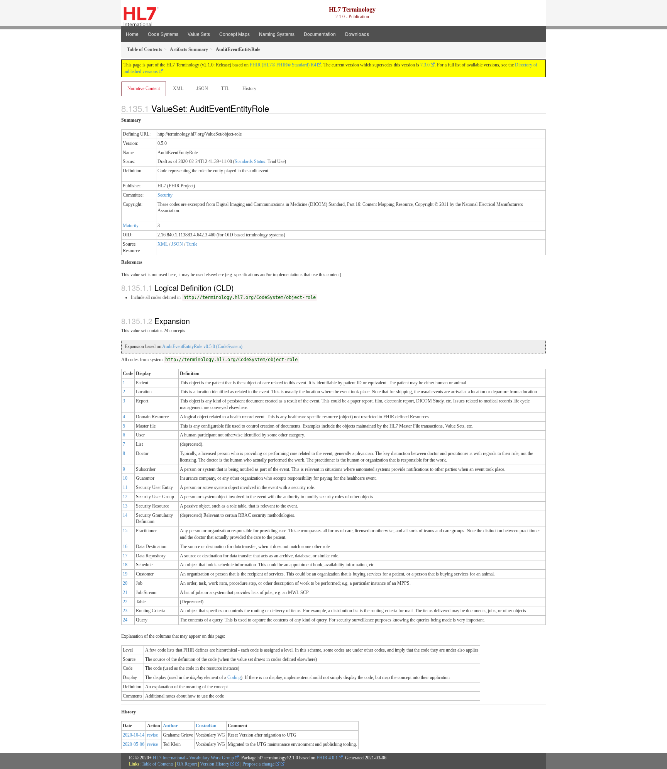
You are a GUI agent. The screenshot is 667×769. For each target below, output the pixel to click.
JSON (202, 88)
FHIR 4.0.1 (327, 758)
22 (125, 601)
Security (165, 195)
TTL (225, 88)
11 (125, 487)
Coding (234, 677)
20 (125, 583)
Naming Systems (277, 34)
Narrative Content (143, 88)
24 (125, 620)
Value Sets (199, 34)
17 (125, 556)
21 (125, 592)
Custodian (206, 725)
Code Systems (163, 34)
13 (125, 506)
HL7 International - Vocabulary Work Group (193, 758)
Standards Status (250, 161)
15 (125, 530)
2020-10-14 (133, 735)
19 (125, 574)
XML (178, 88)
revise (152, 735)
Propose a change (259, 764)
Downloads (357, 34)
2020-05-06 (133, 744)
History (249, 88)
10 (125, 478)
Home (132, 34)
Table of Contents (158, 764)
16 (125, 546)
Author (170, 725)
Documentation (320, 34)
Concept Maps (234, 34)
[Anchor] (273, 108)
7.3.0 (425, 65)
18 (125, 564)
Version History (215, 764)
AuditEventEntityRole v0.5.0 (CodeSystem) (202, 346)
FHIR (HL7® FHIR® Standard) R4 (283, 65)
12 (125, 496)
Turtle (191, 244)
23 (125, 610)
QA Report (187, 764)
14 (125, 515)
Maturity (131, 225)
